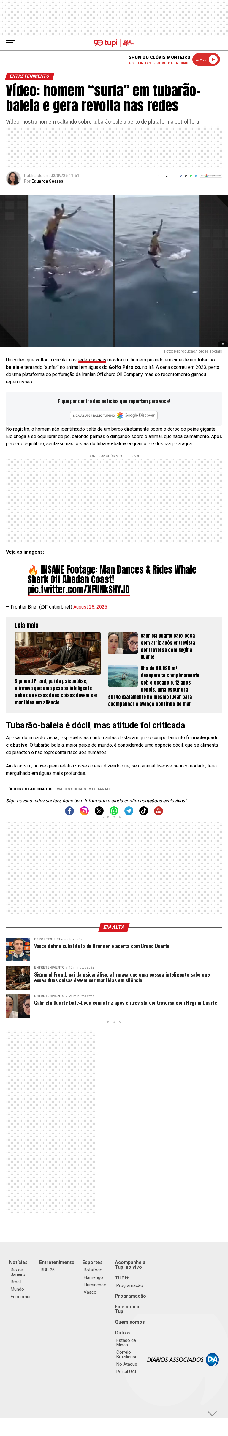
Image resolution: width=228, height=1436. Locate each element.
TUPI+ (122, 1278)
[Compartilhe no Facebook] (181, 178)
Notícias (18, 1262)
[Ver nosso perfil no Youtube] (158, 813)
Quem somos (130, 1322)
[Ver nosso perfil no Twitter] (99, 813)
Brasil (16, 1282)
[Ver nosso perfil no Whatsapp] (114, 813)
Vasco (90, 1292)
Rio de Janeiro (18, 1272)
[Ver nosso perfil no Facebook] (69, 813)
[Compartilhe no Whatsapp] (191, 178)
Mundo (17, 1289)
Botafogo (93, 1270)
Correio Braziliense (126, 1354)
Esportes (92, 1262)
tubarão (100, 789)
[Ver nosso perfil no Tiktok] (143, 813)
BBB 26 (48, 1270)
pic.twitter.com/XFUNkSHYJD (79, 589)
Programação (129, 1285)
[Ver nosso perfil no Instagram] (84, 813)
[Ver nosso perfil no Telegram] (128, 813)
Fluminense (95, 1284)
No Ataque (126, 1364)
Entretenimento (57, 1262)
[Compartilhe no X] (186, 178)
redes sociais (92, 360)
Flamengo (93, 1277)
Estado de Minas (126, 1342)
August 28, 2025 (90, 607)
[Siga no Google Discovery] (211, 179)
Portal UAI (126, 1371)
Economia (20, 1296)
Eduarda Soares (47, 181)
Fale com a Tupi (127, 1309)
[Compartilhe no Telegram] (196, 178)
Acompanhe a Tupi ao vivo (130, 1265)
